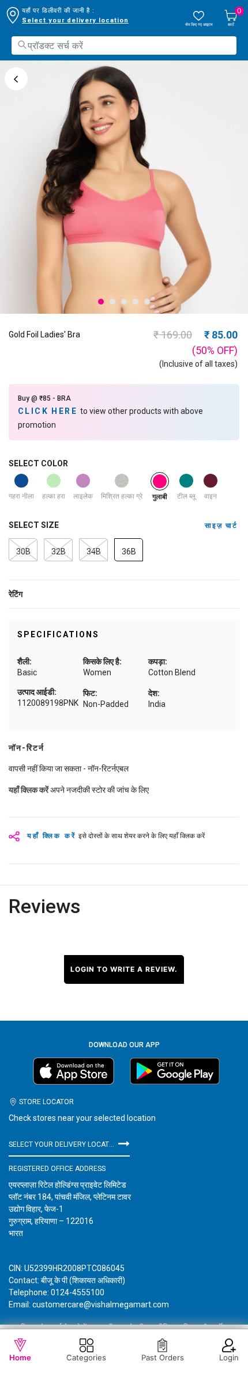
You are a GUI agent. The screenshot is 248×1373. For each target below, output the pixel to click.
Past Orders (162, 1357)
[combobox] (124, 45)
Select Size (34, 525)
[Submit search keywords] (22, 45)
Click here (49, 411)
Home (20, 1357)
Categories (86, 1357)
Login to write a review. (124, 969)
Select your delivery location (75, 20)
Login (229, 1357)
